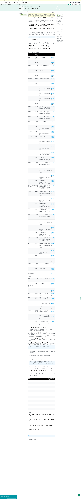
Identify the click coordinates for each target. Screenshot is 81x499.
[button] (79, 495)
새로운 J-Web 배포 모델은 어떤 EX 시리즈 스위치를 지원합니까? (60, 21)
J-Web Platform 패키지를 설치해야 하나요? (60, 26)
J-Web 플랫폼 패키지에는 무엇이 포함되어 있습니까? (59, 23)
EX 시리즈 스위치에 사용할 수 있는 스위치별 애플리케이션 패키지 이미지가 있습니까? (60, 38)
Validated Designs (18, 4)
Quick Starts (13, 4)
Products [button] (10, 2)
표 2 (28, 375)
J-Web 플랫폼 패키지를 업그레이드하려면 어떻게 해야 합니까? (60, 27)
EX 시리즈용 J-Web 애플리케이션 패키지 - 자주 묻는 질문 (23, 14)
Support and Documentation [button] (24, 2)
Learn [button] (30, 2)
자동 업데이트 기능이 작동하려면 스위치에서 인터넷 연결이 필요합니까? (60, 40)
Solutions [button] (6, 2)
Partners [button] (18, 2)
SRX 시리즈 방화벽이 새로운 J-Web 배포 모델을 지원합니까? (59, 20)
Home (19, 6)
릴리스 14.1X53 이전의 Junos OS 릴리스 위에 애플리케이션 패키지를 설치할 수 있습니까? (59, 36)
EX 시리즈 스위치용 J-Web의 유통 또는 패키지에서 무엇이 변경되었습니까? (60, 17)
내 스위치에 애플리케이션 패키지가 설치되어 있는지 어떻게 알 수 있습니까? (60, 29)
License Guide (9, 4)
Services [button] (14, 2)
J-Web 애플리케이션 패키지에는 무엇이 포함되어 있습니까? (60, 24)
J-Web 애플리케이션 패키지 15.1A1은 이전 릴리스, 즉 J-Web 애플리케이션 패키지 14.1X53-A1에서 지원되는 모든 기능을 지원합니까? (60, 14)
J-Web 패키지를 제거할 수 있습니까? (60, 41)
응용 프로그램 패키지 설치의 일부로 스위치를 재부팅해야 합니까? (59, 32)
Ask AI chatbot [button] (7, 0)
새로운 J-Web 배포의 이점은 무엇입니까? (59, 18)
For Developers (24, 4)
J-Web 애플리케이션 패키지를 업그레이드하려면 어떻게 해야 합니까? (60, 31)
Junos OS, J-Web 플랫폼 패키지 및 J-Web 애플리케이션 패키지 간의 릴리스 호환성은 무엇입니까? (59, 34)
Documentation (3, 4)
